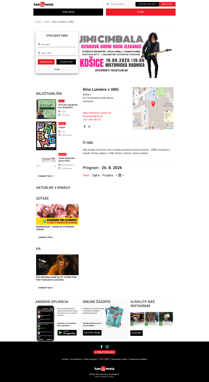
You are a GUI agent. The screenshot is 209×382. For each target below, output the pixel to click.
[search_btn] (108, 4)
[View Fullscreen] (136, 101)
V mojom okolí (66, 62)
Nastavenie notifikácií (138, 359)
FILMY (140, 12)
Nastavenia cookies (119, 359)
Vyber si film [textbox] (46, 53)
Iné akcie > (62, 154)
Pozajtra (108, 175)
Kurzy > (61, 101)
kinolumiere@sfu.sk (93, 116)
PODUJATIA (68, 12)
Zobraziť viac (45, 176)
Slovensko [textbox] (45, 44)
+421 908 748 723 (92, 119)
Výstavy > (62, 123)
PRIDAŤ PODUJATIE (148, 4)
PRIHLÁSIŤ (168, 4)
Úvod (38, 21)
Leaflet (170, 128)
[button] (166, 53)
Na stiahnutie (76, 359)
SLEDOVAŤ (136, 333)
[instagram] (107, 347)
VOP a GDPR (104, 359)
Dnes (86, 175)
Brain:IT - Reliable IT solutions (104, 376)
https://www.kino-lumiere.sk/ (97, 113)
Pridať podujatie (90, 359)
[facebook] (101, 347)
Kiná (47, 21)
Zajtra (96, 175)
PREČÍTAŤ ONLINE (92, 333)
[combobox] (58, 44)
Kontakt (65, 359)
